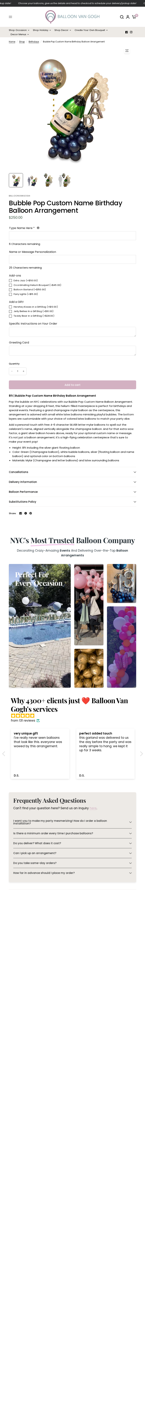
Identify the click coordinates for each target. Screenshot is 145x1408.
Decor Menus (18, 34)
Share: (12, 513)
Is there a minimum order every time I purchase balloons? (53, 833)
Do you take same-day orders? (34, 863)
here (93, 808)
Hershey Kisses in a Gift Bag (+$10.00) (36, 306)
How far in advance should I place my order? (44, 873)
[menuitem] (20, 30)
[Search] (122, 17)
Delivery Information (23, 482)
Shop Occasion (18, 30)
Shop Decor (61, 30)
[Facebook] (126, 32)
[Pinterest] (30, 513)
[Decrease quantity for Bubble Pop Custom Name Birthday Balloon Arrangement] (12, 371)
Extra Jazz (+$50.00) (26, 280)
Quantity (14, 363)
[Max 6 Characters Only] (38, 228)
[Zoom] (127, 50)
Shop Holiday (40, 30)
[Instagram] (131, 32)
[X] (26, 513)
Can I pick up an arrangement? (34, 853)
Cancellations (18, 472)
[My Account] (128, 17)
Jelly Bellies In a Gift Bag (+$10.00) (34, 311)
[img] (74, 715)
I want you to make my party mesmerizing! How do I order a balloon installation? (60, 822)
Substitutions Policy (22, 502)
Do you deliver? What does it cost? (37, 843)
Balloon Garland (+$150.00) (30, 289)
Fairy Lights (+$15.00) (26, 294)
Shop (22, 41)
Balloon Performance (23, 492)
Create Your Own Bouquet (90, 30)
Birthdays (34, 41)
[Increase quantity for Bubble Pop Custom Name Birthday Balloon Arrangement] (23, 371)
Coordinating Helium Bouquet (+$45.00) (37, 285)
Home (12, 41)
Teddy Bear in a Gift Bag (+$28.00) (34, 316)
